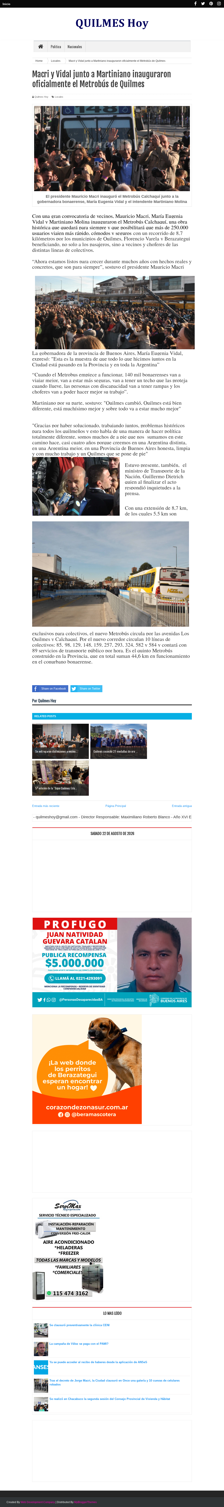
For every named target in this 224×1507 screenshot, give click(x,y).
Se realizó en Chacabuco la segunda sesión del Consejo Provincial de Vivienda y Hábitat (109, 1399)
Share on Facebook (53, 688)
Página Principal (115, 806)
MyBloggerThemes (85, 1502)
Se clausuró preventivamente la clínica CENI (79, 1325)
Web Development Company (38, 1502)
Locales (59, 96)
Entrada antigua (182, 806)
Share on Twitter (90, 688)
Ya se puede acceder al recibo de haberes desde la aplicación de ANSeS (98, 1362)
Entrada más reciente (45, 806)
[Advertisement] (112, 877)
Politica (56, 46)
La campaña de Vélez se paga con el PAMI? (78, 1343)
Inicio (6, 4)
